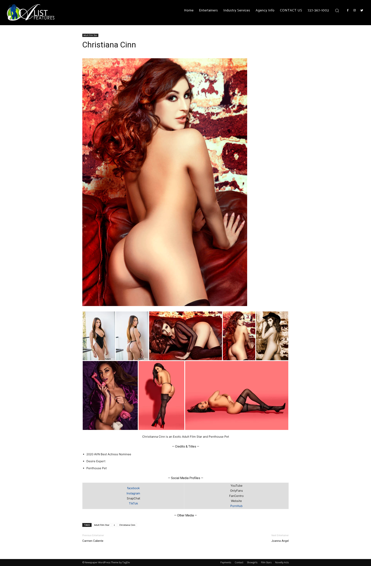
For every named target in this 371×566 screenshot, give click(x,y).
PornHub (236, 506)
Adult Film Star (90, 35)
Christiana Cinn (127, 524)
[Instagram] (354, 10)
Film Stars (266, 562)
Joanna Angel (280, 541)
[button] (337, 10)
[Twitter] (361, 10)
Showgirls (252, 562)
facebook (133, 488)
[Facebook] (347, 10)
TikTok (133, 503)
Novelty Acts (282, 562)
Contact (239, 562)
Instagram (133, 493)
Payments (225, 562)
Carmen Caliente (92, 541)
